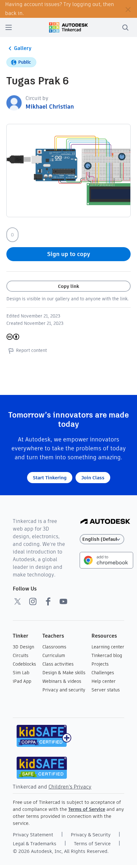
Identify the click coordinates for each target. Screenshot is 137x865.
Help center (103, 681)
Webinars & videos (61, 681)
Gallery (23, 48)
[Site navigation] (8, 27)
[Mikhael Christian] (14, 102)
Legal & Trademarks (34, 843)
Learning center (107, 647)
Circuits (20, 655)
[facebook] (48, 601)
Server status (105, 690)
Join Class (93, 477)
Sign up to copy (68, 254)
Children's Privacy (69, 786)
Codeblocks (24, 664)
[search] (125, 27)
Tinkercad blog (106, 655)
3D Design (23, 647)
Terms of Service (86, 809)
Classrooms (54, 647)
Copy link (68, 286)
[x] (17, 601)
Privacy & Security (91, 834)
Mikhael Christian (49, 107)
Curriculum (53, 655)
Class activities (58, 664)
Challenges (102, 672)
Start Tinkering (50, 477)
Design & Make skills (63, 672)
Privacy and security (63, 690)
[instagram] (33, 601)
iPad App (22, 681)
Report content (31, 350)
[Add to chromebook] (106, 559)
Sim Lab (21, 672)
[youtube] (63, 601)
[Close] (128, 9)
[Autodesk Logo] (105, 522)
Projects (100, 664)
